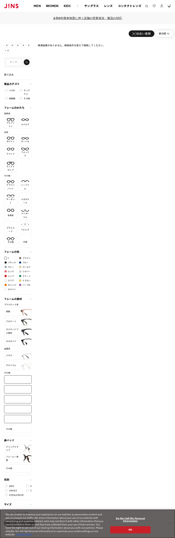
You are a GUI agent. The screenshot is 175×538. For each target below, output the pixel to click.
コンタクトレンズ (129, 5)
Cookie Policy (24, 534)
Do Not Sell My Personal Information (130, 519)
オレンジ (12, 285)
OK (130, 530)
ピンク (11, 271)
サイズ (8, 504)
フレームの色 (11, 252)
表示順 (162, 33)
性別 (6, 479)
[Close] (169, 523)
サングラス (91, 5)
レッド (11, 276)
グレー (11, 267)
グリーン (26, 276)
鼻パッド (9, 440)
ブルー (25, 262)
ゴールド (26, 267)
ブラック (12, 262)
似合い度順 (143, 33)
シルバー (26, 271)
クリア (11, 280)
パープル (26, 285)
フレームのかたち (14, 107)
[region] (87, 523)
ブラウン (26, 258)
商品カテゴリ (11, 84)
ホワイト (12, 289)
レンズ (108, 5)
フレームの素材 (13, 299)
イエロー (26, 280)
